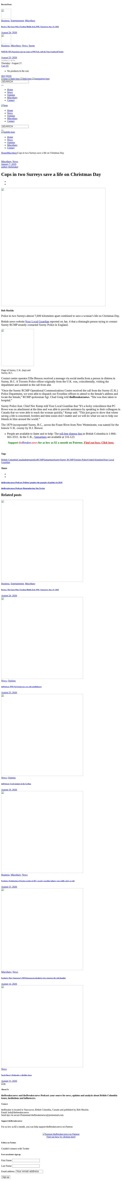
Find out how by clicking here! (61, 1137)
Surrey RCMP (67, 459)
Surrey (57, 459)
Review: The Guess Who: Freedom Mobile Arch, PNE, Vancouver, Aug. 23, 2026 (30, 27)
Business (5, 20)
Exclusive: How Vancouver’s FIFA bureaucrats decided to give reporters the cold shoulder (33, 978)
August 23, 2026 (9, 57)
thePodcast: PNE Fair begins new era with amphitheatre (21, 687)
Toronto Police (80, 459)
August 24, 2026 (9, 32)
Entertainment (17, 20)
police (34, 459)
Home (4, 153)
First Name (6, 1160)
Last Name (6, 1166)
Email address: (8, 1171)
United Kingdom (95, 459)
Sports (32, 45)
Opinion (12, 680)
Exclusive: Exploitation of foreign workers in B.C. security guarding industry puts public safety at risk (38, 881)
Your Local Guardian (37, 321)
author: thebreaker (9, 167)
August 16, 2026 (9, 789)
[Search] (2, 85)
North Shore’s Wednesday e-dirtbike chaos (16, 1075)
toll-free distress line (71, 433)
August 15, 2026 (9, 886)
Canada (20, 459)
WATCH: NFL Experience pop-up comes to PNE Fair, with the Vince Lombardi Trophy (32, 52)
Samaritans (40, 436)
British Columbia (9, 459)
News (25, 45)
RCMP (40, 459)
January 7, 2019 (8, 164)
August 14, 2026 (9, 984)
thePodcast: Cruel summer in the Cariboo (16, 784)
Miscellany (30, 20)
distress (27, 459)
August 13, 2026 (9, 1081)
